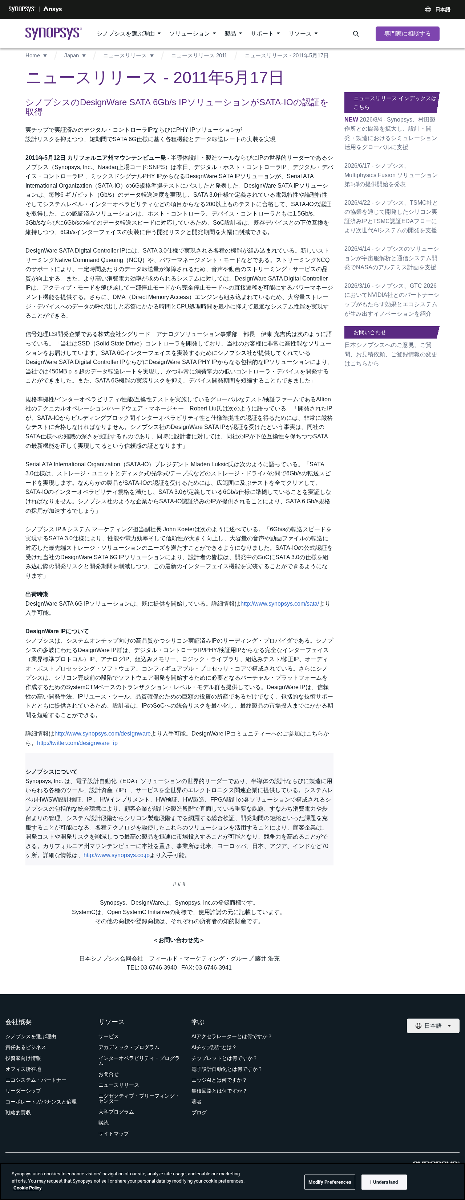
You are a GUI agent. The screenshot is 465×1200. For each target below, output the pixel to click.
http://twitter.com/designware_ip (77, 743)
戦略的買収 (18, 1112)
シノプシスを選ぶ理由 (126, 33)
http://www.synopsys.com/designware (102, 733)
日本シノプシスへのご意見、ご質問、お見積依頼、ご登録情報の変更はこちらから (390, 354)
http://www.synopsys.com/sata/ (279, 604)
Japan (71, 55)
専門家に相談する (407, 33)
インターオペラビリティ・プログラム (139, 1060)
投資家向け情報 (23, 1058)
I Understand (384, 1182)
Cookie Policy (27, 1188)
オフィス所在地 (23, 1069)
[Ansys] (52, 9)
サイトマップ (113, 1133)
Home (32, 55)
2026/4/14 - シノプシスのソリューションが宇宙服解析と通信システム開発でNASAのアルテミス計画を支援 (391, 258)
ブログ (199, 1112)
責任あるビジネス (25, 1047)
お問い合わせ (369, 332)
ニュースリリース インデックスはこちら (395, 102)
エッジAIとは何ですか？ (219, 1080)
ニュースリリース (125, 55)
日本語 (442, 9)
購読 (103, 1123)
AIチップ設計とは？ (214, 1047)
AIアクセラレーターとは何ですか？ (231, 1036)
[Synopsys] (22, 9)
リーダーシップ (23, 1091)
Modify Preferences (329, 1182)
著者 (196, 1102)
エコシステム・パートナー (35, 1080)
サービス (108, 1036)
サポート (262, 33)
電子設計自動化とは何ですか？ (227, 1069)
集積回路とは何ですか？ (219, 1091)
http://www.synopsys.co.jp (117, 855)
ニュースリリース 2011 (199, 55)
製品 (230, 33)
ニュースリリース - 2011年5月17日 (286, 55)
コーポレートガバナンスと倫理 (41, 1102)
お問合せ (108, 1074)
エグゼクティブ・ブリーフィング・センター (139, 1098)
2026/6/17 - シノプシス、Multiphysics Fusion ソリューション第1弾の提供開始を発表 (391, 175)
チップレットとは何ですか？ (224, 1058)
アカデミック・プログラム (128, 1047)
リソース (300, 33)
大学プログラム (116, 1112)
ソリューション (189, 33)
